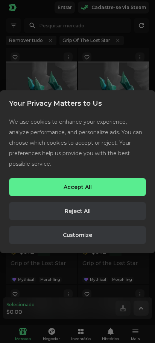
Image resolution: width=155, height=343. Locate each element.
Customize (77, 235)
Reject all (78, 211)
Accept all (78, 187)
